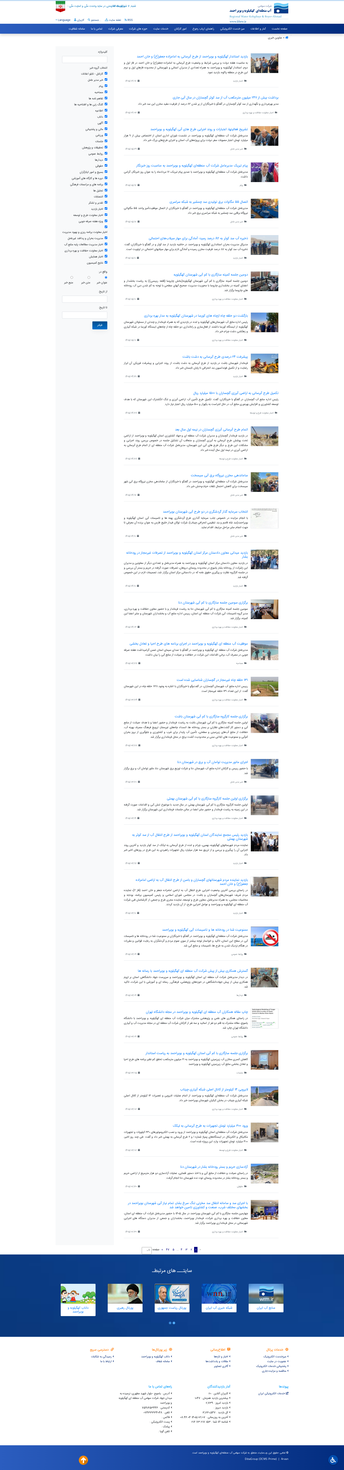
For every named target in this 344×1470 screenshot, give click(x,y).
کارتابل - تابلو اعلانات (92, 74)
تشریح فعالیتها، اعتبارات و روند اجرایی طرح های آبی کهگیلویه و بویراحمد (199, 129)
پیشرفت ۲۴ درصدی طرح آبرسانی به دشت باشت (215, 357)
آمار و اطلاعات (258, 29)
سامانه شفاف (163, 1361)
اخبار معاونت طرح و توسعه (88, 215)
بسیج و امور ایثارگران (91, 172)
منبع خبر (68, 283)
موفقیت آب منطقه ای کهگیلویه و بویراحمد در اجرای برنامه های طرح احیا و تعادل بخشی (189, 644)
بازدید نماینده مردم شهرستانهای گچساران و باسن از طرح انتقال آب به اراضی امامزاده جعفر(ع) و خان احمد (192, 882)
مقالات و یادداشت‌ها (217, 1361)
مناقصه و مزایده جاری (274, 1371)
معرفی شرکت (115, 29)
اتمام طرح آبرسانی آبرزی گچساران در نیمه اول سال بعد (211, 429)
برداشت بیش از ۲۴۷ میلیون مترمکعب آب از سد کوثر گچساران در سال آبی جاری (226, 97)
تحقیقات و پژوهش (92, 148)
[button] (174, 1322)
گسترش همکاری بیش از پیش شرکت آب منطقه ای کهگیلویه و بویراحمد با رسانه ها (193, 971)
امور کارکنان (180, 29)
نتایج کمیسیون (95, 263)
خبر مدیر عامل (95, 80)
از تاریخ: (102, 291)
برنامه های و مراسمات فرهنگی (86, 184)
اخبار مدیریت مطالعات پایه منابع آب (83, 244)
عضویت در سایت (276, 1361)
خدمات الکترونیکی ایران (271, 1393)
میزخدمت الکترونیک (275, 1356)
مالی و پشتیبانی (94, 129)
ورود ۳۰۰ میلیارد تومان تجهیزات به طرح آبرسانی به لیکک (210, 1126)
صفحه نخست (279, 29)
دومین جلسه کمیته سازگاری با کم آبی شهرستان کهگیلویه (211, 275)
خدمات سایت (160, 29)
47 (167, 1249)
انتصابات (98, 197)
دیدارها (99, 160)
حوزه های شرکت (138, 29)
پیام (101, 86)
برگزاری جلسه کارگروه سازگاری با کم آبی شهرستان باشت (211, 716)
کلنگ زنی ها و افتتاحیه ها (88, 104)
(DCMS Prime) (268, 1459)
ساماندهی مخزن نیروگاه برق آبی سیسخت (219, 475)
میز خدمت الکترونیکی (232, 29)
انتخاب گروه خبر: (98, 68)
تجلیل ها (98, 191)
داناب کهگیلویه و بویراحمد (155, 1356)
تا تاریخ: (103, 307)
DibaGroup (251, 1459)
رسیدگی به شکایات (101, 1356)
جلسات (99, 141)
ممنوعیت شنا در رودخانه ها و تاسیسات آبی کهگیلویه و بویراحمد (205, 930)
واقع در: (102, 272)
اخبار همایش (96, 257)
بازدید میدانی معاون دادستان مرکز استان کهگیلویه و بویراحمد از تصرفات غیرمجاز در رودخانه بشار (187, 555)
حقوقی (99, 166)
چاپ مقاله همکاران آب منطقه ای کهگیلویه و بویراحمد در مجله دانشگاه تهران (197, 1012)
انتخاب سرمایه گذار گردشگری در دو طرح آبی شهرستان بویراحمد (205, 512)
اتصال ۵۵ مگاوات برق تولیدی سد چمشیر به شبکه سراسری (209, 202)
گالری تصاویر (221, 1366)
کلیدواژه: (102, 52)
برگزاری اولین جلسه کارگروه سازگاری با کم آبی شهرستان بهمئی (207, 798)
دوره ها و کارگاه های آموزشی (87, 178)
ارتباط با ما (106, 1361)
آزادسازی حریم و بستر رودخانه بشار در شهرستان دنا (214, 1167)
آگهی (100, 123)
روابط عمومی (95, 154)
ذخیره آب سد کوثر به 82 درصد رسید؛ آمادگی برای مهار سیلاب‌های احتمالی (198, 238)
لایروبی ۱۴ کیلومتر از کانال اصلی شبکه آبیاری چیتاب (214, 1089)
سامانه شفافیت (77, 29)
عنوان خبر (102, 283)
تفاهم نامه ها (96, 98)
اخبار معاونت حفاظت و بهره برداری (83, 251)
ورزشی (99, 135)
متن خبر (85, 283)
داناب (100, 117)
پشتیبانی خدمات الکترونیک (271, 1366)
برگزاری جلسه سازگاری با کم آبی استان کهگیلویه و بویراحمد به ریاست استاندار (197, 1053)
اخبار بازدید (97, 209)
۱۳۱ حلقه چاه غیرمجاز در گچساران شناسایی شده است (212, 680)
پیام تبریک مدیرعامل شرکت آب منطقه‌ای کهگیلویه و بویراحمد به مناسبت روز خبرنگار (192, 165)
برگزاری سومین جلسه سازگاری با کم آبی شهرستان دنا (213, 603)
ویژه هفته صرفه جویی (91, 221)
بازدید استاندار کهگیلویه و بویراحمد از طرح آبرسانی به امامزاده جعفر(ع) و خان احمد (192, 56)
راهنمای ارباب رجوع (203, 29)
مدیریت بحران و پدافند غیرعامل (85, 238)
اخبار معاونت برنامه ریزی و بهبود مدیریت (84, 232)
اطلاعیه (99, 111)
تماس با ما (96, 29)
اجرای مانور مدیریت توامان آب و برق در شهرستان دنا (212, 762)
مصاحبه (99, 92)
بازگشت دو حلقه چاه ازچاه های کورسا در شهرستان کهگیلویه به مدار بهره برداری (196, 316)
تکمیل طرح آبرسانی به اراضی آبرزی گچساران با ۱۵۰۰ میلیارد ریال (236, 393)
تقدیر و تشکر (96, 203)
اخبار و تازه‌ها (221, 1356)
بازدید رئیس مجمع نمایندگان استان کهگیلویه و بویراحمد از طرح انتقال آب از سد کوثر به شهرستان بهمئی (190, 837)
